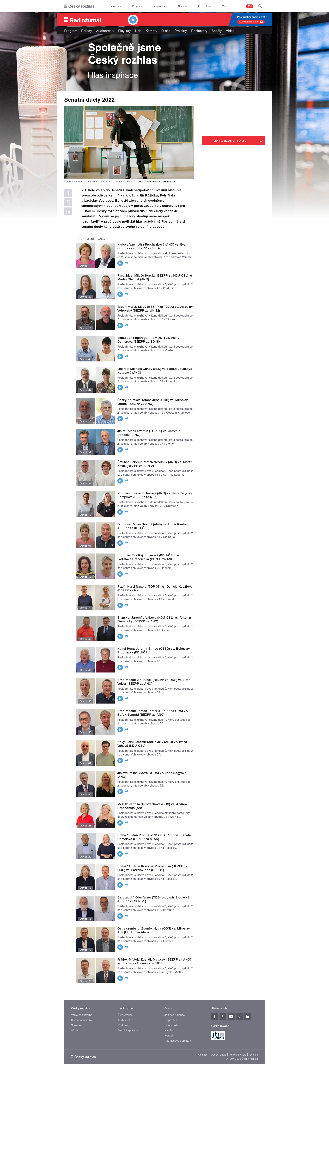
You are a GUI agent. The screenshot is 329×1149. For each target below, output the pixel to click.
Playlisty (124, 31)
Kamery (151, 31)
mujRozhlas (160, 6)
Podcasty (124, 1025)
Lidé (138, 31)
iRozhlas (116, 6)
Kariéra (168, 1030)
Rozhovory (199, 31)
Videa (230, 31)
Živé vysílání (125, 1015)
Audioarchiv (105, 31)
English (254, 1054)
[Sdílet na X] (68, 202)
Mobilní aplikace (128, 1030)
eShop (75, 1030)
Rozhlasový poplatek (177, 1040)
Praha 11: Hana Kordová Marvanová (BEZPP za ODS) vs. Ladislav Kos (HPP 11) (152, 868)
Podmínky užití (237, 1054)
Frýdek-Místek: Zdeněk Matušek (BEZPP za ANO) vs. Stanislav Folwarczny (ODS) (154, 961)
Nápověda (171, 1020)
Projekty (181, 31)
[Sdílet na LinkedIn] (68, 211)
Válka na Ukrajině (82, 1015)
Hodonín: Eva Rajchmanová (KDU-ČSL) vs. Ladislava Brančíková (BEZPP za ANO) (148, 557)
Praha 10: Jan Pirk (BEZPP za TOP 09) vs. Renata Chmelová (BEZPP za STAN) (154, 837)
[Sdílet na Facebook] (68, 193)
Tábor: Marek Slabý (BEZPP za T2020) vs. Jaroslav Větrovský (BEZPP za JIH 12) (155, 308)
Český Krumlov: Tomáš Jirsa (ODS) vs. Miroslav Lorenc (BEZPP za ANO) (152, 402)
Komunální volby (81, 1020)
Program (137, 6)
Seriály (217, 31)
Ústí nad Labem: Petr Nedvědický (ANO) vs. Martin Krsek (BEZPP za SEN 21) (154, 464)
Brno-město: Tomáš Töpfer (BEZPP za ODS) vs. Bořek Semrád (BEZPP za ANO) (152, 712)
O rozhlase (204, 6)
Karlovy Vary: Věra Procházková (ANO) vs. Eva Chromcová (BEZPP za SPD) (151, 246)
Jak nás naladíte (174, 1015)
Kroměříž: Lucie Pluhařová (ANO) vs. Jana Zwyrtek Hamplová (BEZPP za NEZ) (154, 495)
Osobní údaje (218, 1054)
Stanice (182, 6)
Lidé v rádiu (171, 1025)
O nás (165, 31)
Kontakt (169, 1035)
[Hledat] (260, 6)
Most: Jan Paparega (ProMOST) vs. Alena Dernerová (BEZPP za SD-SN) (148, 339)
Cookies (203, 1054)
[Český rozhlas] (79, 6)
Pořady (86, 31)
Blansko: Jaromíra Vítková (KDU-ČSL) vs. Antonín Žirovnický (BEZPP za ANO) (154, 619)
